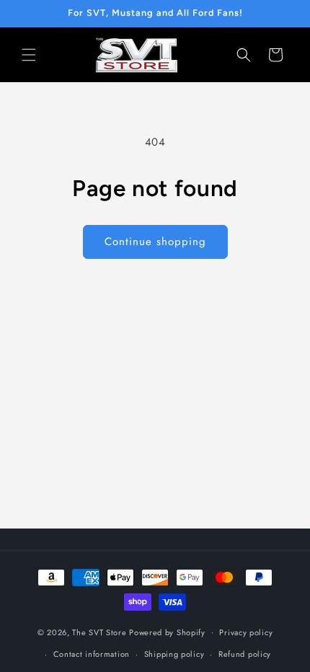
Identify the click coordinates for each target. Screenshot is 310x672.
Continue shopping (155, 241)
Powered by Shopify (167, 631)
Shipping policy (174, 654)
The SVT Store (99, 631)
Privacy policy (246, 632)
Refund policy (244, 654)
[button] (29, 55)
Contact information (91, 654)
